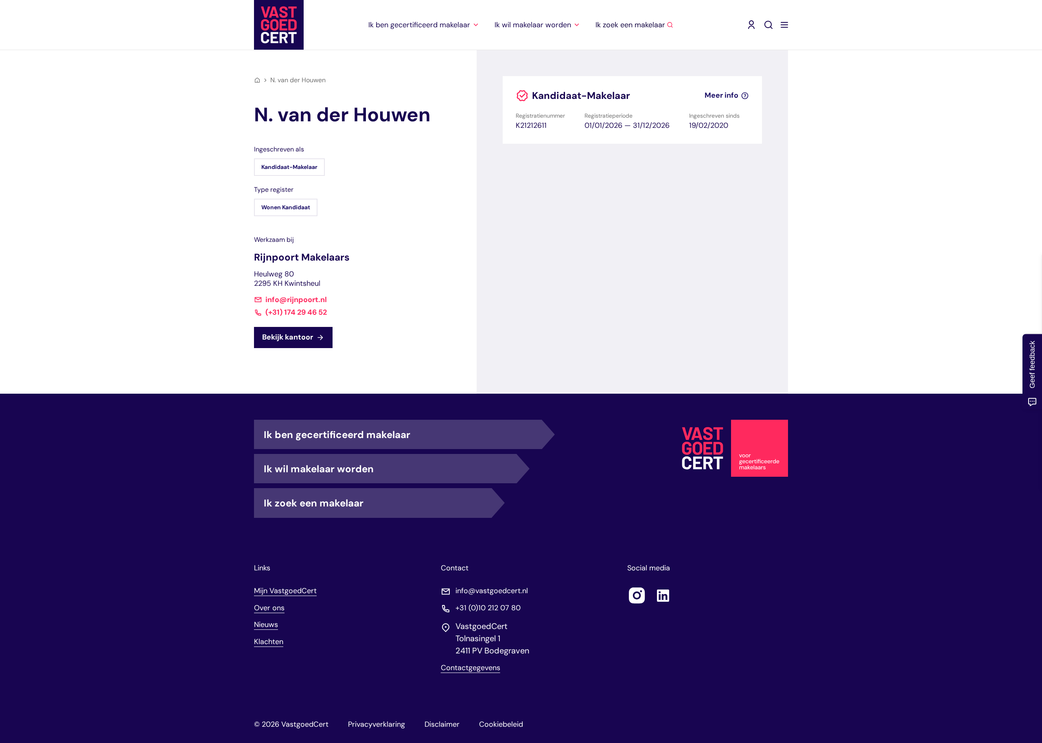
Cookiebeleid (501, 724)
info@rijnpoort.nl (296, 300)
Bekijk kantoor (287, 337)
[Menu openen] (784, 24)
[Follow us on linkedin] (663, 595)
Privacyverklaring (376, 724)
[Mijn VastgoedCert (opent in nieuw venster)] (751, 25)
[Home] (257, 80)
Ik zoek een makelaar (313, 503)
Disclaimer (442, 724)
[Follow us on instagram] (637, 595)
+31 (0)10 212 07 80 (488, 608)
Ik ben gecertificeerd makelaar (337, 434)
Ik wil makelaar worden (319, 468)
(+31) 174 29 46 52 (296, 312)
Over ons (269, 608)
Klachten (268, 642)
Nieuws (266, 624)
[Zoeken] (768, 25)
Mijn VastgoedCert (285, 591)
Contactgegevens (470, 668)
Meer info (721, 95)
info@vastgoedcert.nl (491, 591)
